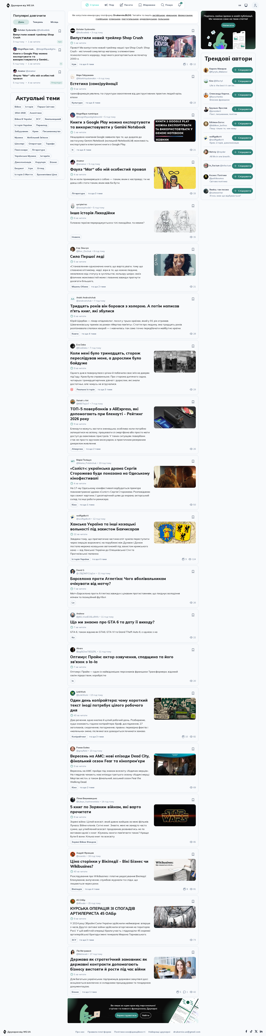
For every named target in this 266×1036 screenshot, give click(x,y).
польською (163, 19)
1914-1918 (20, 113)
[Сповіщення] (179, 5)
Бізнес (53, 162)
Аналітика (36, 113)
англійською (158, 15)
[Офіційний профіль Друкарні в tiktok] (251, 1031)
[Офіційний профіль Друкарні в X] (256, 1031)
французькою (185, 15)
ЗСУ (38, 119)
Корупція (40, 162)
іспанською (115, 19)
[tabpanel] (37, 56)
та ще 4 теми (86, 64)
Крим (35, 131)
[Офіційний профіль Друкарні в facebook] (246, 1031)
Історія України (23, 125)
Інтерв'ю (45, 156)
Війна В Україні (23, 119)
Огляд (40, 168)
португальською (130, 19)
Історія (29, 106)
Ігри (30, 168)
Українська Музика (25, 156)
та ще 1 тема (87, 504)
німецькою (171, 15)
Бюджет (19, 168)
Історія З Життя (24, 174)
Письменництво (51, 131)
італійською (102, 19)
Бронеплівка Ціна (47, 174)
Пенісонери (21, 149)
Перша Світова (45, 106)
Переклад (41, 125)
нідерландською (148, 19)
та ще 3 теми (95, 193)
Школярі (19, 143)
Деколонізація (23, 162)
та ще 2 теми (98, 286)
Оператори (35, 143)
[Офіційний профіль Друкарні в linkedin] (261, 1031)
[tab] (21, 22)
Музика (19, 137)
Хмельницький (53, 119)
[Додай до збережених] (59, 31)
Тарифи (50, 143)
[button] (179, 5)
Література (38, 149)
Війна (18, 106)
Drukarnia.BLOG (122, 15)
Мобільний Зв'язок (37, 137)
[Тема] (246, 5)
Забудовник (21, 131)
